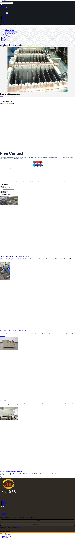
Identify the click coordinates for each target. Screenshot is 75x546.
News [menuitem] (3, 17)
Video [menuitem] (3, 16)
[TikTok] (3, 531)
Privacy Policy (72, 529)
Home (3, 500)
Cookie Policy (5, 510)
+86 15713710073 (37, 520)
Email (1, 188)
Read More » (2, 261)
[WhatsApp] (2, 531)
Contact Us (4, 512)
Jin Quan (18, 527)
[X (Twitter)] (7, 531)
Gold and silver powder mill (6, 400)
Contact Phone (2, 187)
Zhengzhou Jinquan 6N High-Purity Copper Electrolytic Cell (14, 256)
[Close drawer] (1, 4)
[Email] (0, 531)
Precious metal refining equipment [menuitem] (11, 9)
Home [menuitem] (3, 6)
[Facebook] (6, 531)
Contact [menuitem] (3, 19)
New (3, 504)
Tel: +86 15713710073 (4, 23)
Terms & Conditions (65, 529)
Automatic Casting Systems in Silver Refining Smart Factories (15, 330)
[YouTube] (5, 531)
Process (3, 514)
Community (4, 513)
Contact (3, 505)
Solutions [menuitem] (4, 13)
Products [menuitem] (4, 7)
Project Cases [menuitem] (7, 15)
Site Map (4, 509)
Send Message (3, 192)
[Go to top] (0, 26)
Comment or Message (4, 191)
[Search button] (12, 3)
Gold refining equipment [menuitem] (9, 8)
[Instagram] (9, 531)
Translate (8, 534)
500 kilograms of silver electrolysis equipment (11, 471)
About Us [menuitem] (4, 18)
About (3, 501)
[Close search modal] (1, 1)
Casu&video (4, 503)
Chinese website (5, 508)
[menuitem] (6, 7)
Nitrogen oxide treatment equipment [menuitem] (11, 10)
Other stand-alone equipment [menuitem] (10, 11)
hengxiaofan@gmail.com (37, 524)
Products (4, 502)
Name (1, 186)
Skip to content (3, 0)
